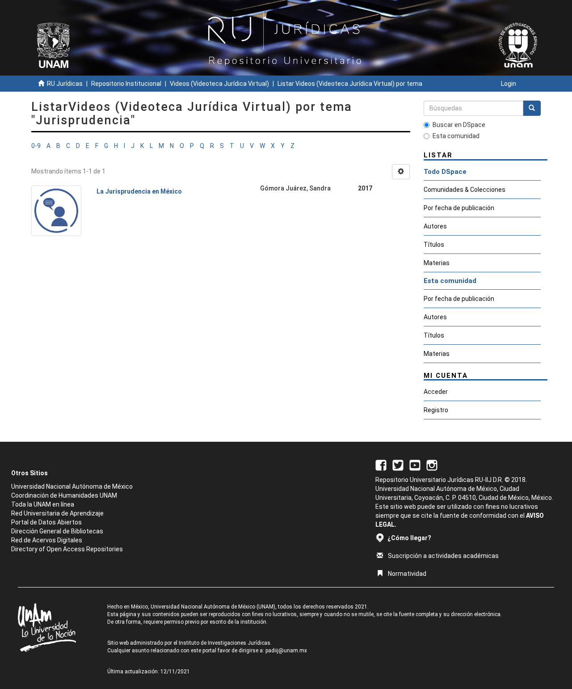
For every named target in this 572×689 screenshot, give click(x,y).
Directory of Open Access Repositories (67, 549)
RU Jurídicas (65, 83)
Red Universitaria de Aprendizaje (57, 513)
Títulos (434, 244)
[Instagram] (431, 464)
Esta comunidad (456, 135)
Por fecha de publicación (459, 207)
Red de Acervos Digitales (46, 540)
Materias (437, 262)
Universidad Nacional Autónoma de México (72, 486)
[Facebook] (381, 464)
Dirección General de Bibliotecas (57, 531)
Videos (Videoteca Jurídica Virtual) (219, 83)
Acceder (436, 391)
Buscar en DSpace (459, 124)
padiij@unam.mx (286, 650)
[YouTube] (415, 464)
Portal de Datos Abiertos (46, 522)
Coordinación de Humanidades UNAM (64, 495)
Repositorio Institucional (126, 83)
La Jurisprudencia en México (139, 191)
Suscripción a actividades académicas (443, 555)
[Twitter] (398, 464)
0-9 (36, 145)
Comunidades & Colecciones (464, 189)
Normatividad (407, 573)
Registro (436, 410)
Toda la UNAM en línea (42, 504)
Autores (435, 226)
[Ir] (532, 108)
